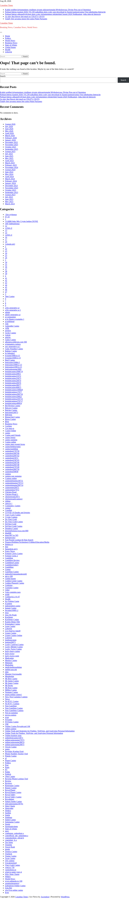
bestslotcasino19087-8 (14, 371)
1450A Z (8, 235)
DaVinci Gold (10, 524)
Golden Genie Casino (13, 581)
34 (6, 262)
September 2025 (11, 149)
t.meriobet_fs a (11, 840)
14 (6, 233)
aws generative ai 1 (12, 346)
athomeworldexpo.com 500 (16, 342)
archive (8, 330)
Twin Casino (10, 858)
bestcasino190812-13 (13, 365)
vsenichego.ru (10, 870)
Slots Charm (10, 806)
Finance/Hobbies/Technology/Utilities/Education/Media (27, 542)
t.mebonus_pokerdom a (14, 833)
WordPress (65, 897)
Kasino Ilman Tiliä (12, 622)
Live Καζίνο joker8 (12, 631)
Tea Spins (9, 842)
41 (6, 278)
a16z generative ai (12, 308)
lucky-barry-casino (12, 651)
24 (6, 253)
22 (6, 249)
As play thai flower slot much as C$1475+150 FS (24, 16)
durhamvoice (10, 538)
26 (6, 258)
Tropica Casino (11, 851)
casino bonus (10, 437)
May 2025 (9, 158)
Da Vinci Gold (11, 519)
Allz (6, 324)
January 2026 (10, 140)
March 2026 (10, 135)
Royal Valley (10, 795)
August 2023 (10, 195)
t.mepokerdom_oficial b (14, 838)
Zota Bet (8, 888)
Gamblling (9, 567)
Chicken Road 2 (11, 494)
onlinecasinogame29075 (14, 745)
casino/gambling (11, 449)
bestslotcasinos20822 (13, 396)
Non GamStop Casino (14, 708)
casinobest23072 (11, 458)
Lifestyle (8, 52)
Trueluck (8, 854)
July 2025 (9, 154)
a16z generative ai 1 (13, 310)
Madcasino (9, 658)
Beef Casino (10, 360)
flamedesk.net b (11, 549)
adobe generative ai (12, 315)
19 (6, 242)
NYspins (8, 720)
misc (7, 672)
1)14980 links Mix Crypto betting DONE (21, 221)
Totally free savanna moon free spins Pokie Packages (26, 19)
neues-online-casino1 (13, 694)
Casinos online (11, 478)
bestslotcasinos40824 (13, 403)
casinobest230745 (12, 460)
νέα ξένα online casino (14, 890)
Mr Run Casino (11, 688)
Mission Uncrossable (13, 674)
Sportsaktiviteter (11, 826)
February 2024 (11, 181)
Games (8, 569)
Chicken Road (11, 492)
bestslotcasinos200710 (14, 394)
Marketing (9, 665)
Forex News (10, 551)
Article (7, 335)
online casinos (10, 729)
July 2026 (9, 126)
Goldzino (8, 585)
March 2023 (10, 204)
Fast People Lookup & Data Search (19, 540)
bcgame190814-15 (12, 356)
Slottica (8, 811)
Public (7, 772)
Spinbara (8, 817)
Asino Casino (10, 340)
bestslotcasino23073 (13, 378)
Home (7, 36)
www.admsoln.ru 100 (13, 881)
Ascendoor (45, 897)
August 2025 (10, 151)
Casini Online (10, 431)
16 (6, 237)
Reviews (8, 783)
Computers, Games (12, 506)
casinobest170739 (12, 451)
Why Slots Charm (12, 874)
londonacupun (10, 640)
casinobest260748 (12, 465)
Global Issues (10, 47)
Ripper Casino (11, 788)
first (6, 547)
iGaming (8, 603)
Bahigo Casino (11, 351)
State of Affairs (11, 45)
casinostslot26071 (12, 487)
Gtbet (7, 590)
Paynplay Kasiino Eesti (14, 751)
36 (6, 267)
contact (8, 508)
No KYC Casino (12, 701)
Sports (7, 824)
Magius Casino (11, 660)
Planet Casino (10, 760)
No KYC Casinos (12, 704)
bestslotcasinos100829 (14, 390)
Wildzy (8, 876)
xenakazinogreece (12, 883)
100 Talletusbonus (12, 224)
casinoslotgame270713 (14, 483)
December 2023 (11, 186)
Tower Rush (10, 847)
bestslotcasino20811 (13, 374)
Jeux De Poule (11, 615)
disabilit (8, 533)
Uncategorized (11, 863)
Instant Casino (10, 608)
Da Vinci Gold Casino (14, 522)
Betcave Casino (11, 408)
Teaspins (8, 845)
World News (10, 40)
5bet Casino (9, 296)
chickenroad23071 (12, 497)
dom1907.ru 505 (11, 535)
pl (6, 758)
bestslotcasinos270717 (14, 401)
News (7, 699)
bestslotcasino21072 (13, 376)
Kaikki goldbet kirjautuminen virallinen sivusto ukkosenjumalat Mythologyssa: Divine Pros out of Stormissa (48, 10)
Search (2, 76)
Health (7, 50)
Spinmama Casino (12, 822)
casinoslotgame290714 (14, 485)
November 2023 (11, 188)
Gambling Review (12, 560)
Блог (7, 892)
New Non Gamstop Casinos (16, 697)
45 (6, 287)
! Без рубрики (11, 214)
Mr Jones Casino (11, 683)
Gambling (9, 558)
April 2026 (9, 133)
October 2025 (10, 147)
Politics (8, 38)
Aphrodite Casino (12, 326)
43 (6, 283)
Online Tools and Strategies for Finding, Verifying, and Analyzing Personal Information (40, 731)
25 (6, 255)
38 (6, 271)
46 (6, 290)
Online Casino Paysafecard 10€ (17, 726)
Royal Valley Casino (13, 797)
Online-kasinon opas (13, 735)
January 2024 (10, 183)
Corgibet (8, 510)
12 (6, 226)
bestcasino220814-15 (13, 367)
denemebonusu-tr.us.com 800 (16, 531)
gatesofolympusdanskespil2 (16, 574)
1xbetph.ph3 (10, 244)
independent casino (12, 606)
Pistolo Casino (11, 756)
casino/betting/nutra (13, 447)
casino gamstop (11, 440)
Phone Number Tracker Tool (16, 754)
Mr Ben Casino (11, 679)
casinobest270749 (12, 467)
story (7, 831)
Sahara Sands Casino (13, 801)
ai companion (10, 317)
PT (6, 770)
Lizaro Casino (10, 633)
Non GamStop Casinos (14, 710)
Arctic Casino (10, 333)
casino (7, 433)
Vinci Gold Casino (12, 865)
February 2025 (11, 165)
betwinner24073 (11, 412)
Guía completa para (13, 592)
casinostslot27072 (12, 490)
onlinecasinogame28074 (14, 742)
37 (6, 269)
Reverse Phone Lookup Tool (16, 779)
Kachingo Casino (12, 619)
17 (6, 239)
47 (6, 292)
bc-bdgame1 (10, 353)
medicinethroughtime (13, 667)
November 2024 (11, 167)
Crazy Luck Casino (13, 515)
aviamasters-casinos (13, 344)
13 (6, 230)
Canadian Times (6, 5)
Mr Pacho (9, 685)
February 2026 (11, 138)
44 (6, 285)
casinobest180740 (12, 453)
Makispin (8, 663)
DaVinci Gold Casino (13, 526)
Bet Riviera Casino (12, 406)
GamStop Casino (12, 572)
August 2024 (10, 170)
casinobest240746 (12, 462)
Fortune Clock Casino (14, 553)
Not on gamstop (11, 713)
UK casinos (9, 861)
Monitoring (9, 676)
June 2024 (9, 172)
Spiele (7, 815)
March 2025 (10, 163)
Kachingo (9, 617)
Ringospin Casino (12, 785)
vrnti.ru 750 (9, 867)
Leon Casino (10, 626)
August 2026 (10, 124)
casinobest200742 (12, 456)
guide (7, 594)
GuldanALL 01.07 (12, 597)
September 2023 (11, 192)
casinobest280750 (12, 469)
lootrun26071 (10, 642)
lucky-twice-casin (12, 656)
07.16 (7, 217)
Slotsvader (9, 808)
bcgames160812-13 (13, 358)
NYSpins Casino (12, 722)
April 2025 (9, 161)
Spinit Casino (10, 820)
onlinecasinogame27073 (14, 740)
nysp (7, 717)
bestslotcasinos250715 (14, 399)
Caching (8, 426)
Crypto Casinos (11, 517)
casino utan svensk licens (15, 444)
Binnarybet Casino (12, 417)
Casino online (10, 442)
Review (8, 781)
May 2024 (9, 174)
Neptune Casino (11, 692)
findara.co (9, 544)
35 (6, 265)
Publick (8, 774)
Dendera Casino (11, 528)
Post (6, 765)
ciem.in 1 (8, 503)
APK (7, 328)
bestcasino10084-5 (12, 362)
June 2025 (9, 156)
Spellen (8, 813)
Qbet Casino (10, 776)
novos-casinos (10, 715)
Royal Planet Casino (13, 792)
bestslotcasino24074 (13, 381)
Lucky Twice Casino (13, 649)
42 (6, 280)
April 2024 (9, 176)
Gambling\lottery (12, 565)
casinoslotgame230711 (14, 481)
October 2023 (10, 190)
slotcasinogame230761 (14, 804)
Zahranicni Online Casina (15, 886)
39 (6, 274)
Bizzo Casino (10, 419)
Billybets (8, 415)
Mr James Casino (12, 681)
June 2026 (9, 129)
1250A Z (8, 228)
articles (8, 337)
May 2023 (9, 201)
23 (6, 251)
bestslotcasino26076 (13, 383)
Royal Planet (10, 790)
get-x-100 (9, 576)
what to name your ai (13, 872)
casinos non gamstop (13, 476)
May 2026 (9, 131)
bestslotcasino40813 (13, 387)
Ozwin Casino (11, 747)
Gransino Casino (11, 588)
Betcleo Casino (11, 410)
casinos (8, 474)
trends (7, 849)
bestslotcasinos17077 (13, 392)
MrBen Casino (11, 690)
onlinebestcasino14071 (14, 738)
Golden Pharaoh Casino (14, 583)
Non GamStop (11, 706)
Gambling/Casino (12, 563)
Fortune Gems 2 (11, 556)
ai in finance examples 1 (14, 319)
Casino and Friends (12, 435)
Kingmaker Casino (12, 624)
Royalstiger (9, 799)
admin (7, 312)
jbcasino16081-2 (11, 610)
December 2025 (11, 142)
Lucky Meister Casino (14, 647)
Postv (7, 767)
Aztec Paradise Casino (14, 349)
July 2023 (9, 197)
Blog (7, 421)
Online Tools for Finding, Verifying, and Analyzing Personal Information (34, 733)
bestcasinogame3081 (13, 369)
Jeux (7, 613)
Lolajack (8, 638)
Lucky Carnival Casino (14, 644)
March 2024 (10, 179)
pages (7, 749)
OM (6, 724)
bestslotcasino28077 (13, 385)
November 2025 (11, 145)
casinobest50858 (11, 472)
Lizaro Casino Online (13, 635)
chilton (7, 501)
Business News (11, 43)
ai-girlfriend (9, 321)
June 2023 (9, 199)
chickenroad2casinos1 (14, 499)
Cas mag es (9, 428)
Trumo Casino (10, 856)
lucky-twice (9, 654)
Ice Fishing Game (12, 601)
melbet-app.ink (11, 669)
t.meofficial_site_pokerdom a (16, 836)
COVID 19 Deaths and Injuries (17, 512)
